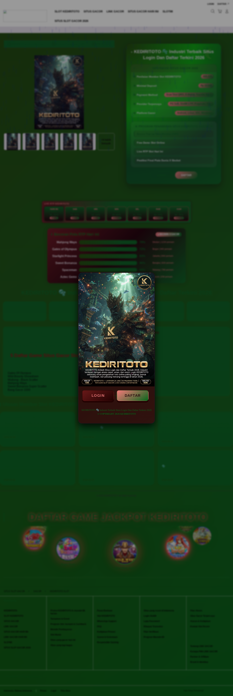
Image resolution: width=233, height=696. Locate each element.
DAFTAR (133, 396)
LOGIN (98, 396)
